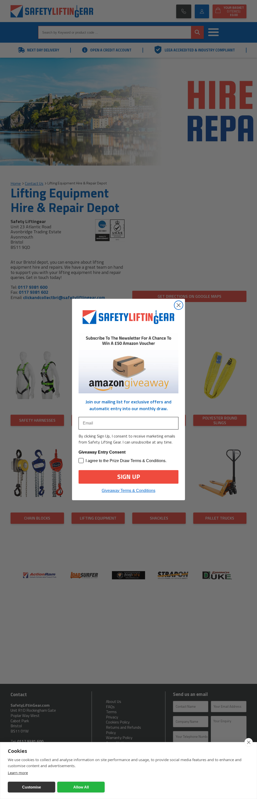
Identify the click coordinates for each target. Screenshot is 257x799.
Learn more (18, 772)
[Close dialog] (178, 305)
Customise (31, 787)
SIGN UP (128, 476)
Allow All (81, 787)
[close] (248, 742)
